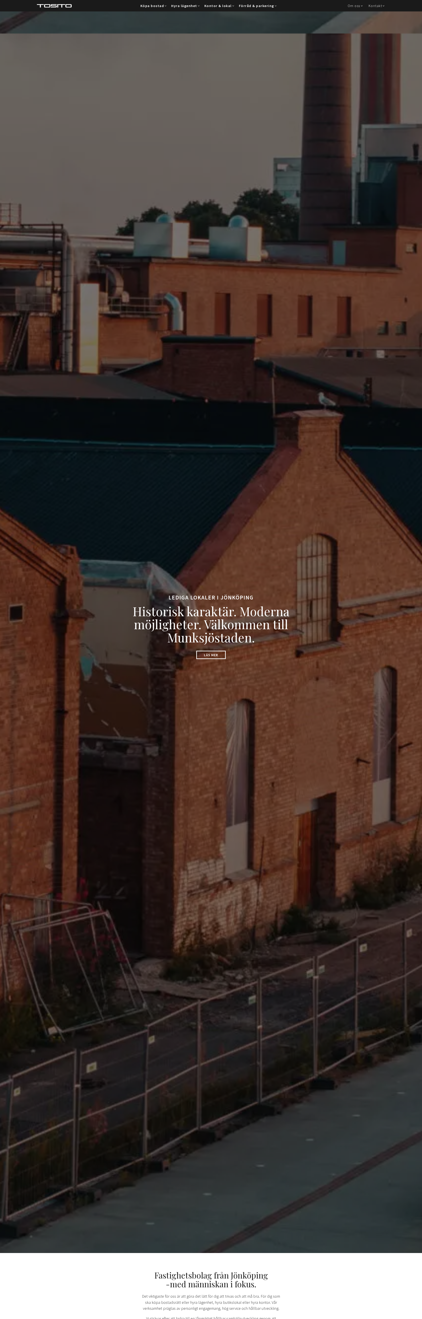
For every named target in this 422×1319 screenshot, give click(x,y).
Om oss (354, 6)
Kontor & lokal (218, 6)
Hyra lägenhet (184, 6)
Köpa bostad (152, 6)
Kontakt (375, 6)
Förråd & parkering (256, 6)
